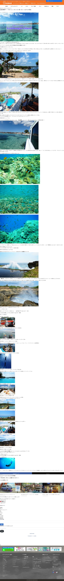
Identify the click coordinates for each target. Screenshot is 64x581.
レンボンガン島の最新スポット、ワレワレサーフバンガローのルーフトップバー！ (15, 116)
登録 (2, 531)
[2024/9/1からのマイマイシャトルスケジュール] (11, 493)
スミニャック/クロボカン (16, 559)
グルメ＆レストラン (26, 567)
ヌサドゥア (14, 560)
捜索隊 (1, 507)
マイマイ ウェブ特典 (46, 556)
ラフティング (5, 562)
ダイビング (4, 564)
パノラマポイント (23, 470)
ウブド (1, 513)
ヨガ (3, 568)
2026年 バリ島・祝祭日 (36, 566)
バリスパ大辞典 (35, 558)
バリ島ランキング (2, 503)
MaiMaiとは (46, 6)
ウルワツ (14, 564)
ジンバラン (14, 561)
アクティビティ (5, 561)
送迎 (3, 576)
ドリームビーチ (17, 470)
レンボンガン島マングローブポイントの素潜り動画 (9, 247)
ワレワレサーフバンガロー (50, 470)
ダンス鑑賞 (4, 560)
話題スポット (11, 470)
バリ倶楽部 (37, 470)
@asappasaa (14, 42)
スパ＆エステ (15, 556)
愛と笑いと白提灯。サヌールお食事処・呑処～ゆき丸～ (51, 494)
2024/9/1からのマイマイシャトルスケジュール (7, 494)
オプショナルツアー (14, 6)
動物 (3, 565)
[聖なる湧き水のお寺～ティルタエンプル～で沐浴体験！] (32, 493)
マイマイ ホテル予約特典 (46, 557)
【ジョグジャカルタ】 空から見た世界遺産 (8, 475)
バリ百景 (1, 515)
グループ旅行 (33, 6)
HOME (6, 6)
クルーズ (4, 563)
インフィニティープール (30, 470)
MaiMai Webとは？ (55, 556)
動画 (1, 514)
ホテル (27, 6)
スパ (22, 6)
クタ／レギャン (15, 558)
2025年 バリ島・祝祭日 (36, 565)
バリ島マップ (25, 558)
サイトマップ (55, 558)
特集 (52, 6)
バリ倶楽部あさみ (3, 457)
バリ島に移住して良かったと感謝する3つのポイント (9, 477)
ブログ (57, 6)
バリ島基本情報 (25, 556)
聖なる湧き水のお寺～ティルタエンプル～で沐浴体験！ (30, 494)
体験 (3, 567)
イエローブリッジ (5, 470)
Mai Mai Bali (32, 533)
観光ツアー (4, 558)
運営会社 (54, 557)
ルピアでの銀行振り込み (46, 562)
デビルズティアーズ (58, 470)
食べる (1, 508)
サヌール (14, 562)
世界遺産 (4, 559)
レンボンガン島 (42, 470)
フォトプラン (5, 566)
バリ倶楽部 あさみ (4, 12)
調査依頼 (1, 518)
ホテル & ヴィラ (15, 566)
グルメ (40, 6)
